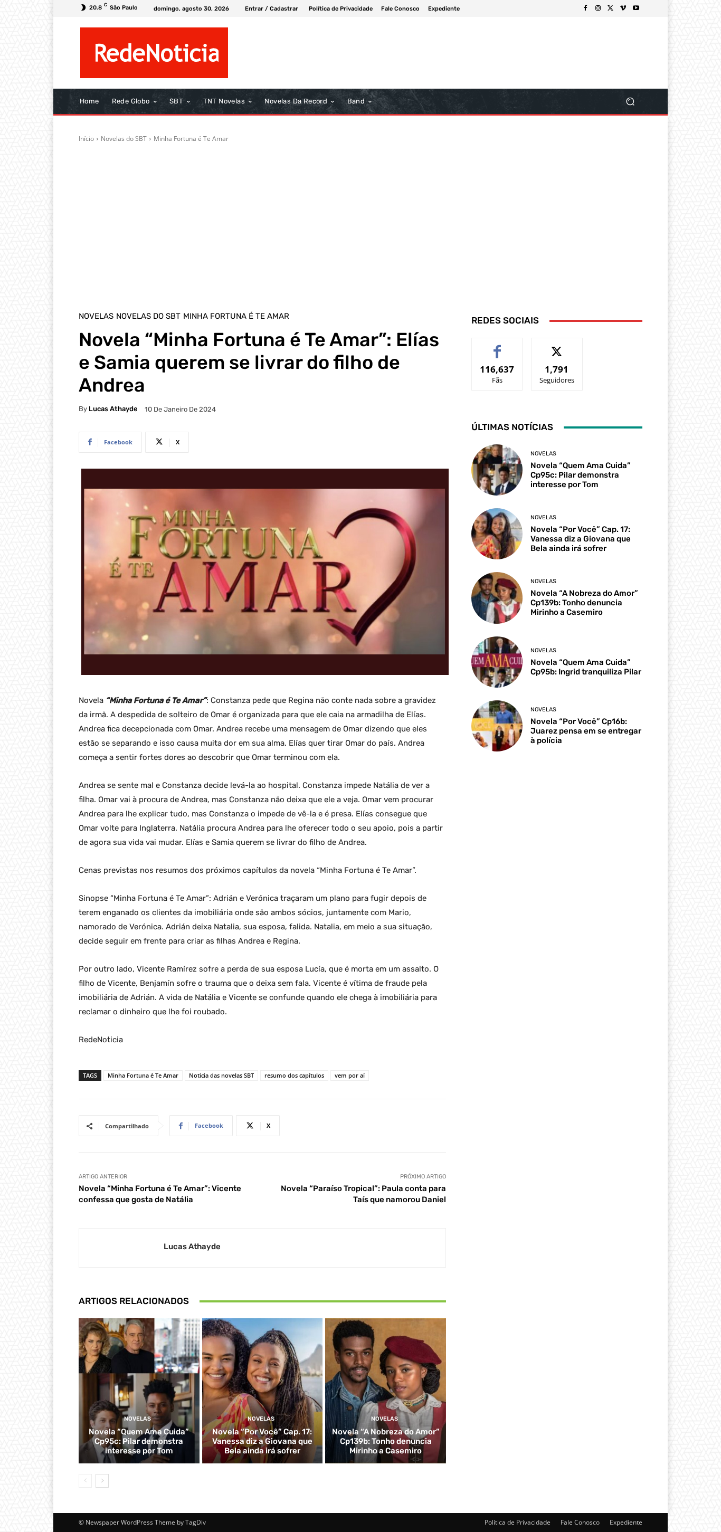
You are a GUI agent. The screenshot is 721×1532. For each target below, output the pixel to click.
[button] (630, 101)
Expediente (626, 1522)
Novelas (96, 316)
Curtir (497, 346)
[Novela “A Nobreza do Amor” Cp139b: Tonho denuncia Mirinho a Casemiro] (385, 1390)
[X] (610, 8)
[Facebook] (585, 8)
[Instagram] (598, 8)
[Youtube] (636, 8)
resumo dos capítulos (294, 1075)
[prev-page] (85, 1481)
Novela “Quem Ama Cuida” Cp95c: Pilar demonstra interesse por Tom (139, 1441)
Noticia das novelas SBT (221, 1075)
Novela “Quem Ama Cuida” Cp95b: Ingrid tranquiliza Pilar (585, 667)
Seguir (557, 346)
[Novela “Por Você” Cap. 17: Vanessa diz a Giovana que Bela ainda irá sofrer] (262, 1390)
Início (86, 138)
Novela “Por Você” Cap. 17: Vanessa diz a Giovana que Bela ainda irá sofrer (262, 1441)
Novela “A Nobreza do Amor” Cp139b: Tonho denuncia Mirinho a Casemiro (386, 1441)
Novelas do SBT (124, 138)
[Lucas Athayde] (121, 1248)
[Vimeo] (623, 8)
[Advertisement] (360, 223)
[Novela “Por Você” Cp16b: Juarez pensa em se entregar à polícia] (497, 725)
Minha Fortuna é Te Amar (191, 138)
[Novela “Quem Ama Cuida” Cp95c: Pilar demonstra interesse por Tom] (139, 1390)
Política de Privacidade (518, 1522)
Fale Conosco (580, 1522)
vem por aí (350, 1075)
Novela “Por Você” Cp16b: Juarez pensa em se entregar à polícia (585, 731)
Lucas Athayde (113, 408)
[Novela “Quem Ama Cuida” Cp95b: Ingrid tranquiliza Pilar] (497, 662)
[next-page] (102, 1481)
